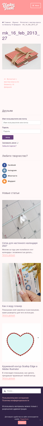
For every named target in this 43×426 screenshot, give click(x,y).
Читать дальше (8, 255)
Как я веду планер (12, 306)
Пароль (5, 127)
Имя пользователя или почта (14, 119)
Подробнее (24, 419)
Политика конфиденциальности (15, 400)
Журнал (15, 22)
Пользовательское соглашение (15, 397)
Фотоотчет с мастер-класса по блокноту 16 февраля (11, 83)
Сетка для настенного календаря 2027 (19, 244)
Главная (7, 22)
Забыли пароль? (9, 146)
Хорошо (22, 422)
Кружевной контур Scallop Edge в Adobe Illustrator (19, 367)
